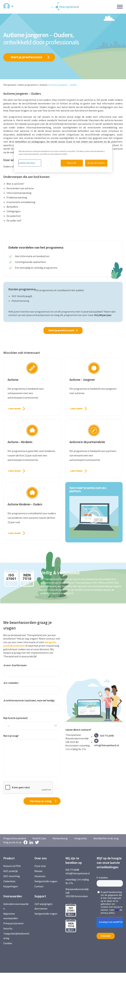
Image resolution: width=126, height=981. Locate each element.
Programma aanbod (14, 838)
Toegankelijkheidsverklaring (16, 936)
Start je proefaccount (26, 57)
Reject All (71, 163)
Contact (39, 886)
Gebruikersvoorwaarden (16, 906)
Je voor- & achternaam (15, 665)
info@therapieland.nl (106, 745)
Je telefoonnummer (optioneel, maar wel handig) (28, 700)
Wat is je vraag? (11, 735)
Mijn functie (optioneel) (15, 718)
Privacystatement (13, 923)
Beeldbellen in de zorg (106, 838)
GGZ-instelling (11, 876)
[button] (93, 516)
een (47, 642)
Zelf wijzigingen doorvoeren (43, 906)
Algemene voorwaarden (10, 916)
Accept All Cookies (96, 163)
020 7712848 (107, 735)
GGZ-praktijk (10, 871)
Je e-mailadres (10, 682)
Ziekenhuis (9, 881)
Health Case (39, 838)
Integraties (80, 838)
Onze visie (40, 866)
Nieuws (38, 871)
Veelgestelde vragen (45, 881)
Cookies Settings (27, 163)
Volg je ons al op (12, 842)
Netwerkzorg (60, 838)
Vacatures (39, 876)
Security (7, 928)
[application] (94, 517)
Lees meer (14, 408)
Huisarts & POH (12, 866)
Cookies (7, 943)
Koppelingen (10, 886)
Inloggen (8, 6)
